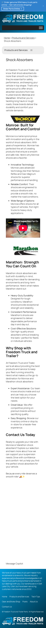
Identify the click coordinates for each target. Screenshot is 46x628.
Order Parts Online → (12, 8)
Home (7, 37)
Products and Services (23, 37)
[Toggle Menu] (41, 28)
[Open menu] (31, 50)
